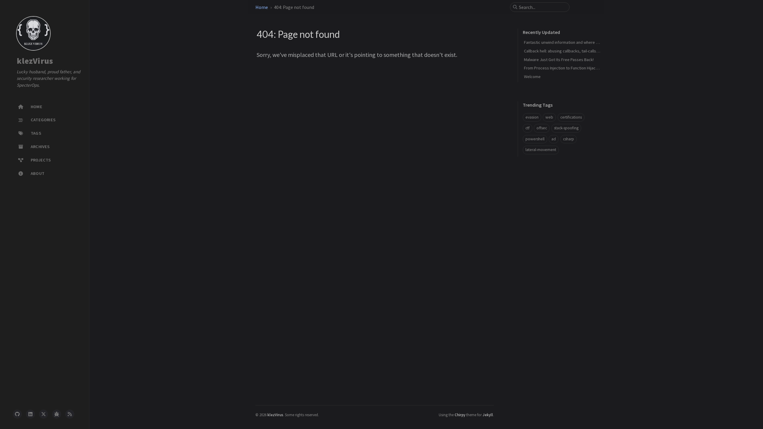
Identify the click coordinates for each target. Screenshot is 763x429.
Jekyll (488, 414)
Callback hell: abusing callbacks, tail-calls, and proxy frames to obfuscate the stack (597, 51)
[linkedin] (30, 414)
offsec (541, 127)
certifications (571, 117)
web (549, 117)
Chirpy (460, 414)
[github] (17, 414)
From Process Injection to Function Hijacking (563, 68)
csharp (568, 139)
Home (261, 7)
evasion (532, 117)
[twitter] (43, 414)
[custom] (56, 414)
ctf (527, 127)
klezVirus (35, 61)
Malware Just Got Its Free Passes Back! (559, 59)
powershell (535, 139)
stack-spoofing (566, 127)
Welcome (532, 76)
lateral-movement (540, 149)
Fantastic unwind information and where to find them (571, 42)
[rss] (70, 414)
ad (553, 139)
